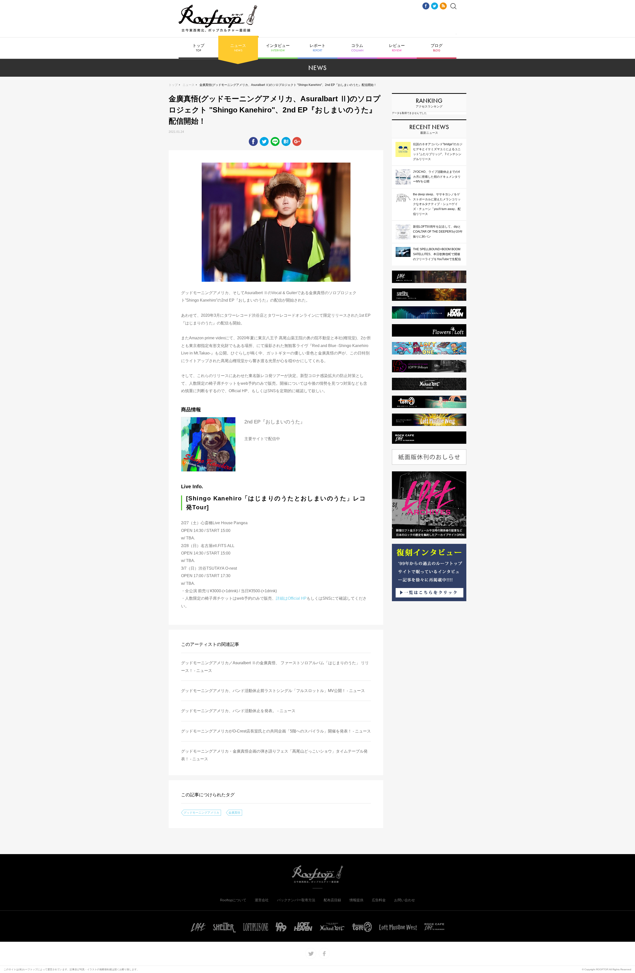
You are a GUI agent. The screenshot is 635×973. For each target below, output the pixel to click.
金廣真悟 (234, 812)
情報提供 (356, 900)
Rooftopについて (233, 900)
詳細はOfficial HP (291, 598)
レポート (317, 47)
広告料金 (379, 900)
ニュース (238, 47)
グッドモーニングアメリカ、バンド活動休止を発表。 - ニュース (238, 711)
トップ (198, 47)
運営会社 (262, 900)
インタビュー (278, 47)
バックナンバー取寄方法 (296, 900)
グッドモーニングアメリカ (201, 812)
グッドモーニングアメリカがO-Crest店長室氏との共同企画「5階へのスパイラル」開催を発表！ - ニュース (276, 731)
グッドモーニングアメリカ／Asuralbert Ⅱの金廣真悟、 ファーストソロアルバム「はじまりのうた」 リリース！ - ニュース (275, 666)
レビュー (397, 47)
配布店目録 (332, 900)
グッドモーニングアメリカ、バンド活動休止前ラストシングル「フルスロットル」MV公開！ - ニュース (273, 691)
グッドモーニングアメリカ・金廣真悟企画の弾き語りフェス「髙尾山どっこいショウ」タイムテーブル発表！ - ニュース (274, 755)
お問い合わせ (404, 900)
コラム (357, 47)
